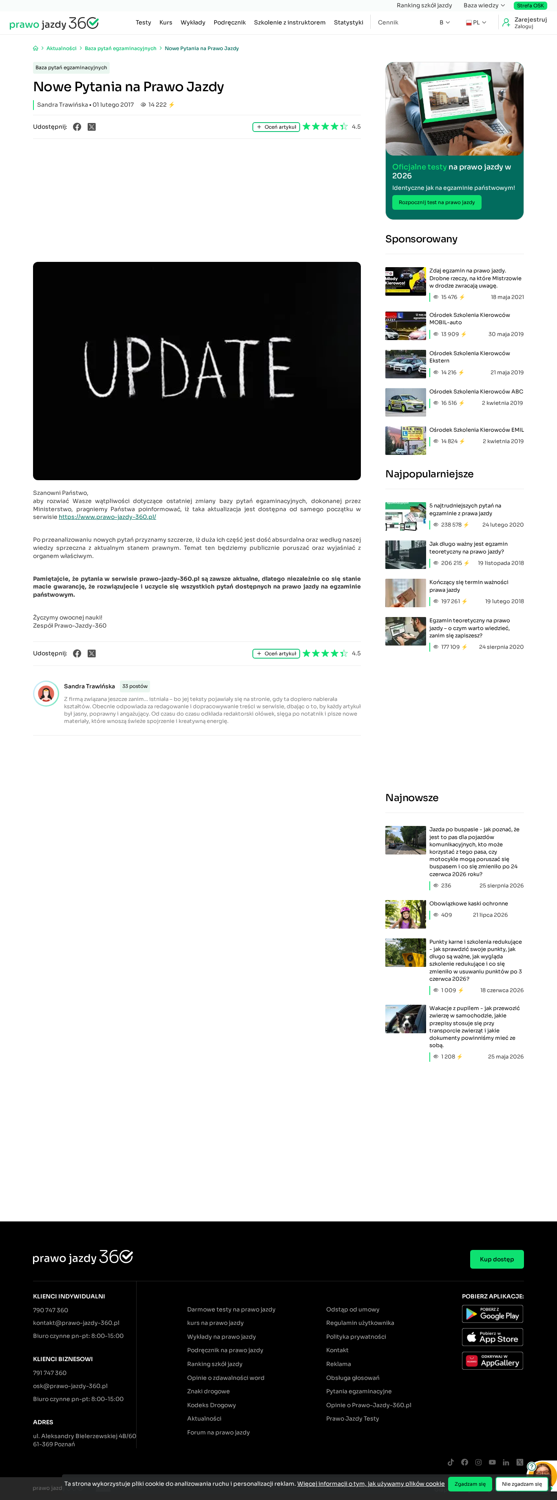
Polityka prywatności (356, 1336)
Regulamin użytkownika (360, 1323)
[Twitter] (520, 1462)
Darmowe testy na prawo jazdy (231, 1309)
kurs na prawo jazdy (215, 1323)
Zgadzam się (470, 1484)
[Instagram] (478, 1462)
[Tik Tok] (450, 1462)
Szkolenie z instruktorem (290, 22)
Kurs (165, 22)
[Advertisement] (197, 201)
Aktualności (204, 1418)
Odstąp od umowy (353, 1309)
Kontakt (337, 1350)
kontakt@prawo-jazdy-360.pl (76, 1323)
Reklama (338, 1364)
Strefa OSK (530, 5)
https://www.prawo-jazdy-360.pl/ (107, 516)
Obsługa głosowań (353, 1377)
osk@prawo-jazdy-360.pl (70, 1386)
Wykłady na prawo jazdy (221, 1336)
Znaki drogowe (208, 1391)
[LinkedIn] (506, 1462)
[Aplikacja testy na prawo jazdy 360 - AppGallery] (493, 1362)
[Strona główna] (35, 48)
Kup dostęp (497, 1259)
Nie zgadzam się (522, 1484)
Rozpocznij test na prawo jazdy (437, 202)
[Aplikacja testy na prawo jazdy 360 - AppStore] (493, 1338)
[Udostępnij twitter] (92, 127)
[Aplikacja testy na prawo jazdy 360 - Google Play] (493, 1315)
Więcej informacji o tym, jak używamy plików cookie (371, 1483)
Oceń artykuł (280, 127)
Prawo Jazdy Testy (352, 1418)
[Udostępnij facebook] (77, 127)
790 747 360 (50, 1310)
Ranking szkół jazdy (424, 5)
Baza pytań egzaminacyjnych (71, 67)
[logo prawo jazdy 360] (54, 23)
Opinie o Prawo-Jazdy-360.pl (368, 1405)
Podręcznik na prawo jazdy (225, 1350)
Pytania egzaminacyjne (359, 1391)
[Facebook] (464, 1462)
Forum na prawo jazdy (218, 1432)
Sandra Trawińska (89, 686)
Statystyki (348, 22)
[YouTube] (492, 1462)
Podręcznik (230, 22)
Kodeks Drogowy (211, 1405)
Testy (143, 22)
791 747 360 (49, 1373)
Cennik (388, 22)
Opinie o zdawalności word (226, 1377)
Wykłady (193, 22)
